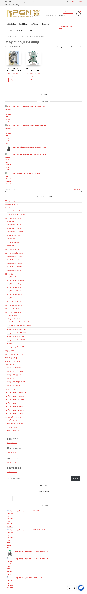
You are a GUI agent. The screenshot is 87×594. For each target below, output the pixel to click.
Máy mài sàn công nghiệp (13, 305)
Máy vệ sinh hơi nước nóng (14, 354)
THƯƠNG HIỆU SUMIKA (14, 413)
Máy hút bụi (11, 73)
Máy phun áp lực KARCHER (16, 329)
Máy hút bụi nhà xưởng (14, 291)
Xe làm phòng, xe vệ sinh (13, 417)
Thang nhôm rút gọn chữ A (16, 382)
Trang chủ (8, 36)
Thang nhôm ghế (12, 378)
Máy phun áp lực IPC (14, 319)
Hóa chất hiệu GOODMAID (16, 214)
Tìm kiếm (68, 12)
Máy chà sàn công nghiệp (13, 218)
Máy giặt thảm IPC (13, 259)
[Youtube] (15, 498)
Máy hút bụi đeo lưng (14, 284)
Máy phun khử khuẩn (12, 309)
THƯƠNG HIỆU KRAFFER (14, 406)
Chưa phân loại (10, 201)
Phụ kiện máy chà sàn (14, 242)
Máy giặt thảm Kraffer (14, 266)
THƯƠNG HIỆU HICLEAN (14, 396)
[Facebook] (10, 498)
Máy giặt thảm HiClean (14, 256)
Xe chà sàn (10, 245)
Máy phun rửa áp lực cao (13, 312)
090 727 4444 (77, 2)
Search (75, 478)
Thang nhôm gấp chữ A (15, 375)
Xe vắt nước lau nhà (13, 430)
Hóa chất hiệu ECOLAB (15, 211)
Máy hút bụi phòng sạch (15, 294)
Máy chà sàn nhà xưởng (15, 231)
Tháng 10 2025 (12, 443)
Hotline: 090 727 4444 (65, 27)
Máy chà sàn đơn (12, 221)
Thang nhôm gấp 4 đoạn (15, 371)
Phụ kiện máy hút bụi (14, 301)
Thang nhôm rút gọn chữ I (15, 385)
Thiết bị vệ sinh (10, 389)
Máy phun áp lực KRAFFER (16, 333)
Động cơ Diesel (12, 315)
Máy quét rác (9, 351)
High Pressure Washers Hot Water (19, 325)
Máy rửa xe (10, 343)
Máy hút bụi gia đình (14, 287)
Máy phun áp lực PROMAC (16, 340)
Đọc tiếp (14, 80)
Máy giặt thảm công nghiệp (14, 253)
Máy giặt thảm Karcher (14, 263)
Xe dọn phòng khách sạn (15, 423)
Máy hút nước (11, 298)
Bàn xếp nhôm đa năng (14, 368)
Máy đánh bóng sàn (13, 235)
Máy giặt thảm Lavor (14, 270)
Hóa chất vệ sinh (10, 208)
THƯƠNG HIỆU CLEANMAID (15, 392)
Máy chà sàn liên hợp (14, 224)
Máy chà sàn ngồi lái (14, 228)
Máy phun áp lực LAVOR (15, 336)
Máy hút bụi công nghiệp (15, 280)
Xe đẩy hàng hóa (12, 420)
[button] (81, 588)
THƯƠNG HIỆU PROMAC (14, 410)
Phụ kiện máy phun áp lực (15, 347)
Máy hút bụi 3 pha (13, 277)
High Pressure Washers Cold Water (20, 322)
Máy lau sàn (11, 238)
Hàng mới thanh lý (11, 204)
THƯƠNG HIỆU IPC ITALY (14, 399)
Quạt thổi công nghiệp (12, 361)
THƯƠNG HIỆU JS (11, 403)
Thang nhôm (9, 365)
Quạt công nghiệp (11, 358)
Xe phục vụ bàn (12, 427)
